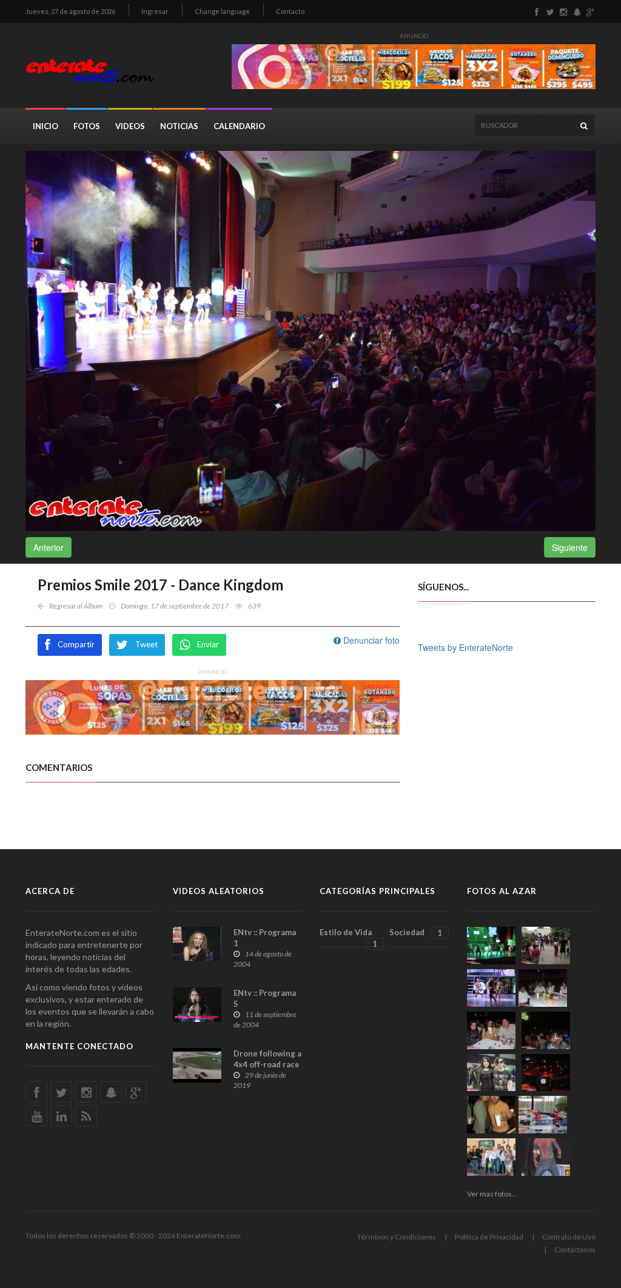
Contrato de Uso (569, 1236)
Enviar (208, 644)
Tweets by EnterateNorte (465, 647)
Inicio (45, 126)
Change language (222, 11)
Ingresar (155, 11)
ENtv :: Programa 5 (264, 998)
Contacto (290, 11)
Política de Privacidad (489, 1236)
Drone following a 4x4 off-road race (267, 1059)
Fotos (86, 126)
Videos (130, 126)
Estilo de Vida (348, 937)
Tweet (146, 644)
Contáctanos (575, 1249)
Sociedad (415, 932)
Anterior (48, 547)
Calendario (239, 126)
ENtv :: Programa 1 (264, 937)
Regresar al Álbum (75, 605)
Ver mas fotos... (492, 1193)
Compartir (76, 644)
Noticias (179, 126)
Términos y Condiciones (396, 1236)
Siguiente (570, 547)
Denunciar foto (370, 640)
